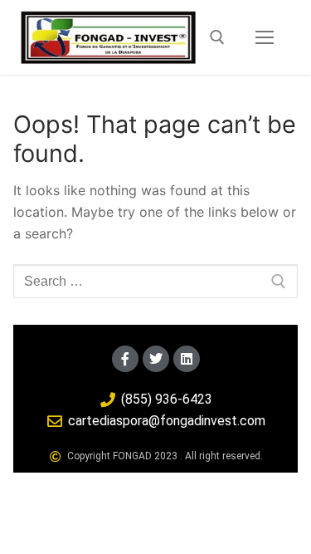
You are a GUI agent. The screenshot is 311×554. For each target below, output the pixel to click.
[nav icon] (264, 37)
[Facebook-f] (125, 359)
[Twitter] (156, 359)
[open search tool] (217, 37)
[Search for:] (155, 281)
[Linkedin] (186, 359)
